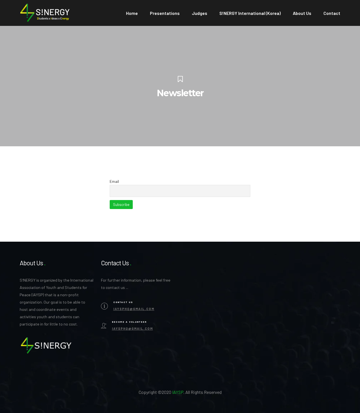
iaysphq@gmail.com (133, 309)
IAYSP (177, 392)
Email (114, 181)
